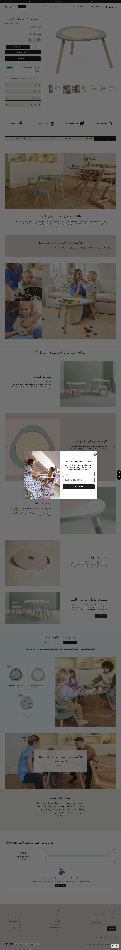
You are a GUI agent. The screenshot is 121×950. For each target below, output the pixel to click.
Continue (79, 487)
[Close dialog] (95, 454)
